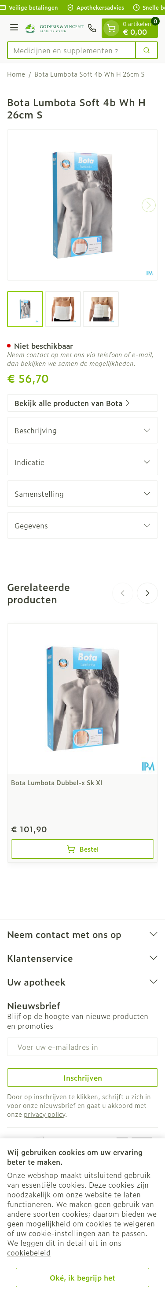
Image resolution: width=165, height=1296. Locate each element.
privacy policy (44, 1114)
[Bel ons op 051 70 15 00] (92, 28)
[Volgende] (149, 205)
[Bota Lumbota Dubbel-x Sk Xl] (82, 699)
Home (16, 74)
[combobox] (71, 50)
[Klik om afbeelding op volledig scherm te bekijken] (82, 205)
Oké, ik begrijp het (82, 1277)
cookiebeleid (29, 1252)
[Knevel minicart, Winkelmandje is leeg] (111, 28)
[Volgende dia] (147, 593)
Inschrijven (82, 1077)
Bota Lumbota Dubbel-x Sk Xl (56, 782)
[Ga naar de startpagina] (54, 28)
